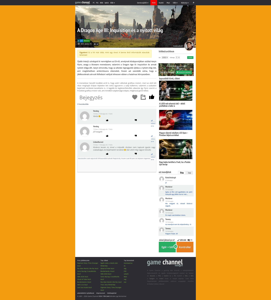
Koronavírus (128, 263)
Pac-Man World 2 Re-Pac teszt (87, 268)
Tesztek (161, 2)
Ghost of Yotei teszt (84, 279)
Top (189, 172)
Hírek (154, 2)
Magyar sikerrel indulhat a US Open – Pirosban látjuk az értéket (173, 134)
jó (166, 183)
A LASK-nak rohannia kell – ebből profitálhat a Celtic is (172, 104)
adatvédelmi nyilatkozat (85, 293)
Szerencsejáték (142, 2)
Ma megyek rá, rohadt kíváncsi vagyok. (178, 205)
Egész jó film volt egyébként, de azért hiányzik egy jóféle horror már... (178, 193)
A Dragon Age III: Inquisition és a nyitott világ (120, 30)
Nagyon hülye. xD (171, 234)
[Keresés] (193, 2)
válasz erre (153, 120)
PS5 (97, 2)
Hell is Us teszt (82, 285)
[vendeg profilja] (84, 121)
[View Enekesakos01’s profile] (189, 50)
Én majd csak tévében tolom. (175, 215)
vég (125, 268)
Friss (182, 172)
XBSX (101, 2)
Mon (125, 277)
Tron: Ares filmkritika (108, 285)
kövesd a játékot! (185, 72)
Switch (107, 2)
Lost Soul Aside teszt (84, 287)
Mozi (168, 2)
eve (125, 282)
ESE (125, 271)
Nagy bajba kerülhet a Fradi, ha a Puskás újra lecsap (174, 163)
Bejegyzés (91, 97)
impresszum (100, 293)
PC (94, 2)
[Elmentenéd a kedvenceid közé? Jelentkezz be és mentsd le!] (134, 97)
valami (126, 274)
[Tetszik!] (151, 97)
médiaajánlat (111, 293)
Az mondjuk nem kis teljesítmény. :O (178, 224)
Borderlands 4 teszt (84, 282)
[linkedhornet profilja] (84, 152)
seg (125, 279)
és (124, 266)
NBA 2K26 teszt (82, 277)
